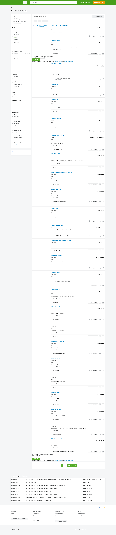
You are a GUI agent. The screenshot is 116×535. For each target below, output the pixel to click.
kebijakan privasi (58, 61)
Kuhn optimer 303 (55, 40)
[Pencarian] (31, 2)
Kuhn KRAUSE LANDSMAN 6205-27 (60, 25)
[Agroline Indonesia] (16, 2)
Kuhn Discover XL (15, 491)
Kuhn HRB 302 (14, 482)
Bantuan (12, 513)
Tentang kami (13, 511)
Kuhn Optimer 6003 (56, 424)
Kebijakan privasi (36, 513)
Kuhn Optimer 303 (55, 153)
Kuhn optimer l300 (55, 392)
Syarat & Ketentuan (37, 511)
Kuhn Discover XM (15, 488)
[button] (100, 36)
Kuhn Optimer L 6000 (15, 500)
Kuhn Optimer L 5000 (56, 255)
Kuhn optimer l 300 (55, 99)
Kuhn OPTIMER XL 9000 (57, 225)
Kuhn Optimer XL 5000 (56, 438)
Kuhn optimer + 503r (56, 118)
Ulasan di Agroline (37, 518)
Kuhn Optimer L (14, 479)
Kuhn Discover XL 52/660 (57, 341)
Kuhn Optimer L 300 (56, 63)
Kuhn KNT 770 (14, 494)
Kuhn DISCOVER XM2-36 (57, 135)
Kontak (12, 515)
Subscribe (36, 59)
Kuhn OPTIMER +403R (56, 189)
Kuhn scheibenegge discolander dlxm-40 (61, 172)
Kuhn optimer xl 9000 (56, 375)
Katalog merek (36, 520)
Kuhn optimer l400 (55, 272)
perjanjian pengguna (68, 61)
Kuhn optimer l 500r (56, 409)
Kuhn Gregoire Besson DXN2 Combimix (61, 240)
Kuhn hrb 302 (54, 84)
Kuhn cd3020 (54, 208)
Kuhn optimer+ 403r (56, 289)
